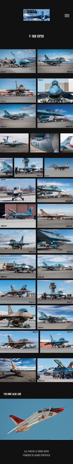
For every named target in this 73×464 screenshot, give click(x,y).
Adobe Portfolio (42, 455)
